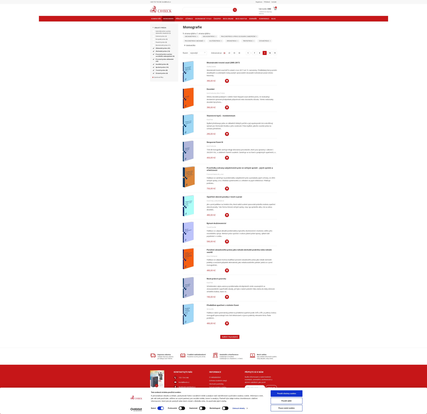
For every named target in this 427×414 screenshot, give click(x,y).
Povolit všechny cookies (286, 393)
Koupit (227, 81)
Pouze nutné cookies (286, 408)
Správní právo (160, 67)
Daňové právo (160, 36)
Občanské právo (161, 48)
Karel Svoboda (211, 93)
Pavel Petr (210, 120)
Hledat (235, 10)
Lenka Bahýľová (219, 201)
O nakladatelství (215, 377)
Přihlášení (267, 2)
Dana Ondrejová (212, 256)
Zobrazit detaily (239, 408)
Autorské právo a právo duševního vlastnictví (163, 32)
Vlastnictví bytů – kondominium (221, 116)
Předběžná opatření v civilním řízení (223, 305)
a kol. (222, 174)
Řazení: (185, 53)
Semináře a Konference (229, 354)
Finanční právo (160, 42)
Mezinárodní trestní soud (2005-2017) (223, 63)
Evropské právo (161, 39)
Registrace (259, 2)
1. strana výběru (203, 33)
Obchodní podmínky (216, 384)
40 (239, 53)
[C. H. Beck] (164, 9)
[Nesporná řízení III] (193, 151)
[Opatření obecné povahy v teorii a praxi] (193, 205)
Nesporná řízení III (215, 142)
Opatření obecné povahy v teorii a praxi (224, 197)
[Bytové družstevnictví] (193, 232)
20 (229, 53)
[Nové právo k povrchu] (193, 287)
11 (275, 53)
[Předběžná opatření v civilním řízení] (193, 314)
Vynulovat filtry (158, 77)
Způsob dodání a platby (217, 387)
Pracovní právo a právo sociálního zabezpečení (164, 55)
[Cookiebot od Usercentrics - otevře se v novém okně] (136, 409)
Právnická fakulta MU (213, 174)
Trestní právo (160, 70)
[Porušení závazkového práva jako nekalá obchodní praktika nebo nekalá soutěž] (193, 258)
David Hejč (210, 201)
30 (234, 53)
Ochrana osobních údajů (218, 381)
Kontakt (274, 2)
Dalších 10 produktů (230, 337)
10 (270, 53)
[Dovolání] (193, 98)
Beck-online (261, 354)
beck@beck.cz (184, 382)
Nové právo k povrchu (216, 279)
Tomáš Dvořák (211, 227)
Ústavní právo (161, 73)
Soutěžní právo (161, 64)
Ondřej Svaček (211, 67)
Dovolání (211, 89)
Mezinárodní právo (162, 45)
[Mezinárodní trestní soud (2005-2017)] (193, 71)
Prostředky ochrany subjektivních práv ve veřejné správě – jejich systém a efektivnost (240, 169)
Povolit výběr (286, 401)
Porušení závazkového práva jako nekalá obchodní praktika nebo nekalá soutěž (239, 251)
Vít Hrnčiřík (210, 309)
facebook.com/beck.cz (187, 387)
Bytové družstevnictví (216, 223)
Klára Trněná (221, 93)
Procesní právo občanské (164, 59)
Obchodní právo (161, 51)
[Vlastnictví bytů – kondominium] (193, 124)
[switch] (182, 408)
